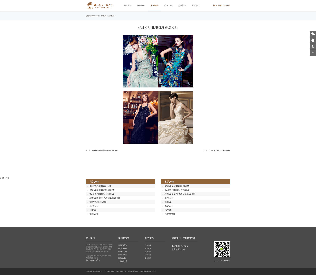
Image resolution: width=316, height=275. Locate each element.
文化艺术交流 (122, 261)
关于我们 (128, 5)
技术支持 (148, 255)
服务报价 (148, 251)
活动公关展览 (122, 255)
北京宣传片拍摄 (109, 272)
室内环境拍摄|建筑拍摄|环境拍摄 (101, 194)
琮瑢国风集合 (97, 272)
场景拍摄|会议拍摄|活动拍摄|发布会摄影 (104, 198)
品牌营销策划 (122, 245)
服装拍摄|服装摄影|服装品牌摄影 (101, 190)
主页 (97, 16)
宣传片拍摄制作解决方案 (148, 272)
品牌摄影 (111, 16)
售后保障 (148, 258)
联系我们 (195, 5)
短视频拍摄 (122, 258)
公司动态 (168, 5)
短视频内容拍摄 (133, 272)
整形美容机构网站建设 (98, 202)
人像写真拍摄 (170, 214)
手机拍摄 (92, 210)
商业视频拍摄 (122, 248)
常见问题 (148, 248)
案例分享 (155, 5)
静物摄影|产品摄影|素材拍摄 (100, 186)
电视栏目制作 (122, 251)
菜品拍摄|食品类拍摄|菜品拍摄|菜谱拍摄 (105, 150)
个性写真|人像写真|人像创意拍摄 (219, 150)
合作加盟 (182, 5)
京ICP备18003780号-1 (93, 260)
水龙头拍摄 (93, 206)
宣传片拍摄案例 (121, 272)
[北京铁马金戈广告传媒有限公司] (99, 5)
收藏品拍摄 (93, 214)
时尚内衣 (168, 210)
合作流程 (148, 245)
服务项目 (141, 5)
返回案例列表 (4, 178)
